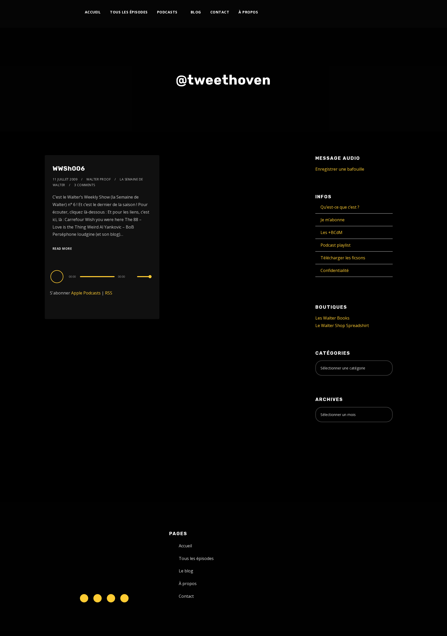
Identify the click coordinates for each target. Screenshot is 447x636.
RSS (108, 293)
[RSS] (349, 12)
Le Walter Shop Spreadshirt (342, 325)
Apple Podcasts (86, 293)
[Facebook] (315, 12)
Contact (219, 12)
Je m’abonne (333, 220)
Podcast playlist (336, 245)
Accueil (93, 12)
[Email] (383, 12)
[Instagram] (332, 12)
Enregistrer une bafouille (339, 169)
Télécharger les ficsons (343, 258)
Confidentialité (335, 270)
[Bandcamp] (366, 12)
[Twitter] (323, 12)
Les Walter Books (332, 318)
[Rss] (124, 598)
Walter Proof (98, 179)
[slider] (144, 280)
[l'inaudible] (58, 14)
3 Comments (84, 185)
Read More (62, 248)
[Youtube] (341, 12)
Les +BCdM (331, 232)
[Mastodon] (375, 12)
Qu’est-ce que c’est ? (340, 207)
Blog (196, 12)
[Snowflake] (84, 598)
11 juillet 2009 (65, 179)
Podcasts (167, 12)
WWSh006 (69, 168)
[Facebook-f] (97, 598)
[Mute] (133, 277)
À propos (248, 12)
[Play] (58, 276)
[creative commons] (331, 446)
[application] (102, 276)
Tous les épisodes (129, 12)
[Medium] (358, 12)
